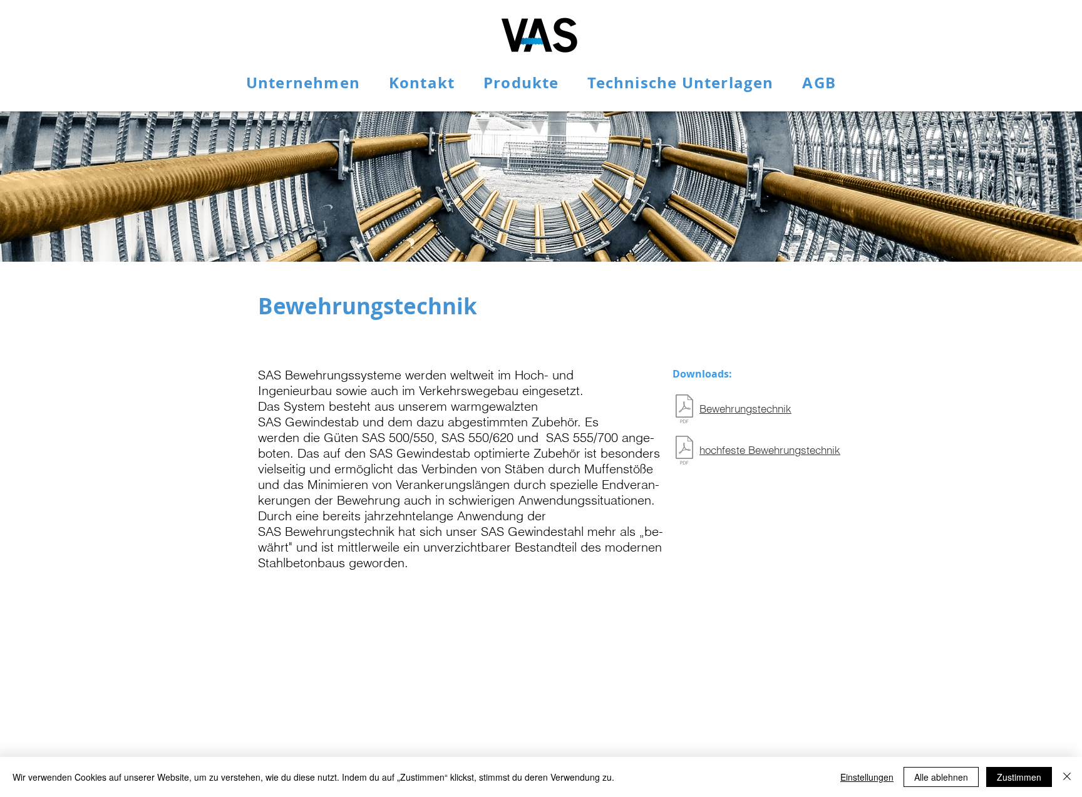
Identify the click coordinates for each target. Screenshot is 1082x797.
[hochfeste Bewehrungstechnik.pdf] (684, 451)
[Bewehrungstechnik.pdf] (684, 410)
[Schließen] (1066, 777)
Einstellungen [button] (867, 777)
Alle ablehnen (941, 777)
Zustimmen (1019, 777)
